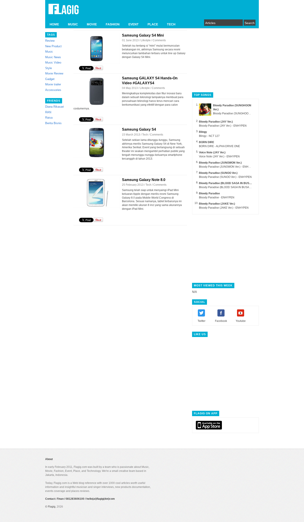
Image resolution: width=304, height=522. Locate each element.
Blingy (203, 132)
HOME (54, 24)
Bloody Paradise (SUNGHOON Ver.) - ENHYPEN (242, 113)
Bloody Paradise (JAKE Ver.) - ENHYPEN (224, 207)
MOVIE (92, 24)
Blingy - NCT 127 (209, 136)
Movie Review (54, 73)
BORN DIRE (206, 142)
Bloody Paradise (209, 193)
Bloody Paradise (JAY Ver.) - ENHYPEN (223, 125)
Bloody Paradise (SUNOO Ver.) (218, 173)
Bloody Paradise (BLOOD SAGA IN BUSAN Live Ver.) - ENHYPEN (238, 187)
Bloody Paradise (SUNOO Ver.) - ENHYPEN (225, 177)
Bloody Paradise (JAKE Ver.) (217, 203)
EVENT (133, 24)
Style (48, 68)
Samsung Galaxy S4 (139, 129)
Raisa (49, 117)
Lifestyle (146, 40)
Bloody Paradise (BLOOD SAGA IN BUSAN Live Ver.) (232, 183)
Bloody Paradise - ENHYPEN (216, 197)
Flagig (51, 506)
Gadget (50, 79)
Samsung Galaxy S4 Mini (143, 35)
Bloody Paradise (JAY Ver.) (216, 121)
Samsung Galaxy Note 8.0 (143, 180)
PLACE (153, 24)
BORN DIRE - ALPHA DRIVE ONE (219, 146)
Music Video (53, 62)
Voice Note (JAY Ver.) (212, 152)
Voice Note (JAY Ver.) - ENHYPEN (219, 156)
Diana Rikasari (54, 106)
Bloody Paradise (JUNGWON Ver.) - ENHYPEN (227, 166)
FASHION (113, 24)
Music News (53, 57)
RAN (48, 112)
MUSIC (73, 24)
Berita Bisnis (53, 123)
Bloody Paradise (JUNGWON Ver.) (220, 162)
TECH (171, 24)
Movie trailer (53, 84)
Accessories (53, 90)
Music (49, 51)
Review (50, 40)
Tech (145, 134)
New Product (53, 46)
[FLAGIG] (64, 11)
